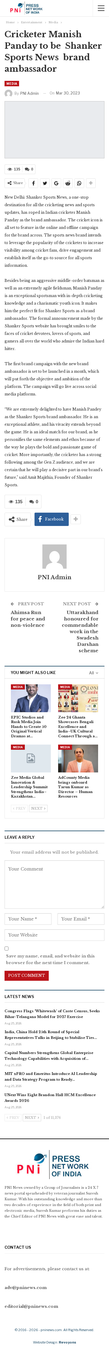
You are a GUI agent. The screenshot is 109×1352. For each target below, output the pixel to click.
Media (11, 83)
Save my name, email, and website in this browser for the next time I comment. (50, 959)
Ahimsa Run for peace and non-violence (28, 619)
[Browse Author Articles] (54, 556)
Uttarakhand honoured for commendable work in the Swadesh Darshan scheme (80, 631)
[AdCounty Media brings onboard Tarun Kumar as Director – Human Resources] (78, 758)
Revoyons (67, 1342)
